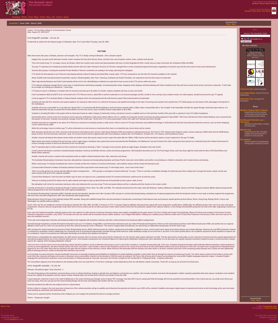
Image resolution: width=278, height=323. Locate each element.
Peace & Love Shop (255, 50)
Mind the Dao (245, 130)
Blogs (36, 17)
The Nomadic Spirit (270, 306)
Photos (24, 17)
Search (66, 17)
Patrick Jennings (271, 308)
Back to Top (5, 306)
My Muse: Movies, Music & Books (264, 3)
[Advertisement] (16, 61)
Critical (42, 17)
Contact (59, 17)
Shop (48, 17)
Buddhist (13, 319)
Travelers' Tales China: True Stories (258, 11)
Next (234, 24)
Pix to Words (245, 140)
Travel (30, 17)
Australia (13, 23)
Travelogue (16, 17)
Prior (228, 24)
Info (53, 17)
